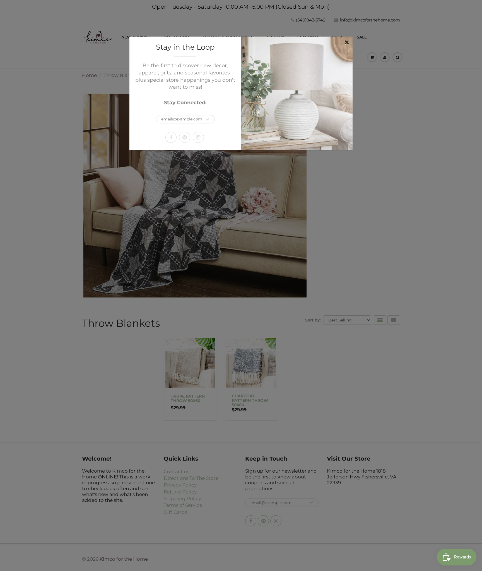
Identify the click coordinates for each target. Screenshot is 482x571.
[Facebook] (171, 137)
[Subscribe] (208, 119)
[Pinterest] (184, 137)
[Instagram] (198, 137)
